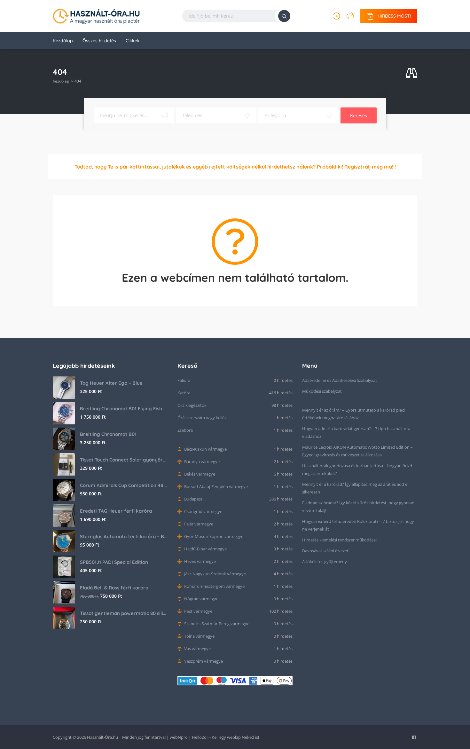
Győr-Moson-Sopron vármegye (213, 536)
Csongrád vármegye (202, 511)
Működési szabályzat (322, 391)
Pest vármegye (197, 611)
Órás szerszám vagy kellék (202, 418)
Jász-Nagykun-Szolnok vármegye (214, 574)
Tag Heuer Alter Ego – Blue (111, 383)
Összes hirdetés (99, 40)
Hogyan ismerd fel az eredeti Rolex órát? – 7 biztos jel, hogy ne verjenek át (358, 525)
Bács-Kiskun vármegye (205, 449)
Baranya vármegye (201, 461)
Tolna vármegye (199, 636)
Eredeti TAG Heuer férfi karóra (116, 511)
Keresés (358, 115)
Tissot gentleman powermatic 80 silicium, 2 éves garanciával (124, 613)
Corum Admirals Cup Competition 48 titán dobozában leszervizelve (124, 485)
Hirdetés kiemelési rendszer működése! (339, 540)
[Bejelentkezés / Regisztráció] (336, 16)
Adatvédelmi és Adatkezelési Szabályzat (339, 380)
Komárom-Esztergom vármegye (214, 586)
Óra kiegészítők (192, 405)
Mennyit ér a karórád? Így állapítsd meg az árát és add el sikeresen (355, 488)
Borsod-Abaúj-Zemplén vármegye (215, 486)
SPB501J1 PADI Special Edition (114, 562)
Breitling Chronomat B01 (108, 434)
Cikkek (133, 40)
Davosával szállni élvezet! (325, 551)
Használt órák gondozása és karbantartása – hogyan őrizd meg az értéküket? (357, 469)
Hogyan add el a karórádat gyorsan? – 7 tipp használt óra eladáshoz (356, 432)
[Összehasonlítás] (350, 16)
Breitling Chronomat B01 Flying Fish (121, 409)
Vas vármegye (197, 648)
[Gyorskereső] (411, 73)
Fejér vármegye (198, 524)
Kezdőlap (63, 40)
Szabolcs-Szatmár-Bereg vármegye (216, 624)
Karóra (183, 393)
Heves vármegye (199, 561)
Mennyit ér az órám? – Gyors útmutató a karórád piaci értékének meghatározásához (353, 414)
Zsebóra (185, 430)
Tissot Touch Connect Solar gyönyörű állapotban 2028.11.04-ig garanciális (124, 460)
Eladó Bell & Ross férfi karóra (114, 588)
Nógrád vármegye (200, 599)
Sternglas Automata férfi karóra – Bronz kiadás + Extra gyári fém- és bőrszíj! (124, 536)
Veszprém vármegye (203, 661)
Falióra (183, 380)
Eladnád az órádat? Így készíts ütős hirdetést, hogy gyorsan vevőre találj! (358, 506)
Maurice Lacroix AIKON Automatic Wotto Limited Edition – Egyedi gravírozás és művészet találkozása (357, 451)
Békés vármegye (199, 474)
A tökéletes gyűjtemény (324, 561)
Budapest (192, 499)
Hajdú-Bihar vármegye (205, 549)
